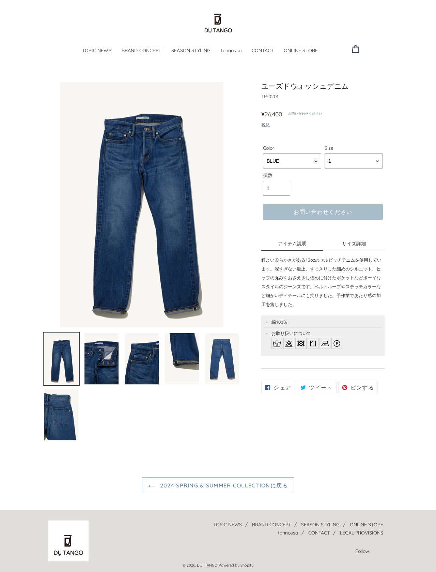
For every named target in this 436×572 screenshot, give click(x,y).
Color (268, 148)
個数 (267, 175)
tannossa (231, 50)
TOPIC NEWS (96, 50)
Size (329, 148)
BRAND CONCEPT (141, 50)
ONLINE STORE (301, 50)
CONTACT (263, 50)
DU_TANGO (207, 565)
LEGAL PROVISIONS (361, 532)
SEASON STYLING (191, 50)
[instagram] (380, 48)
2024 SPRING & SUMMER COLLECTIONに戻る (223, 485)
